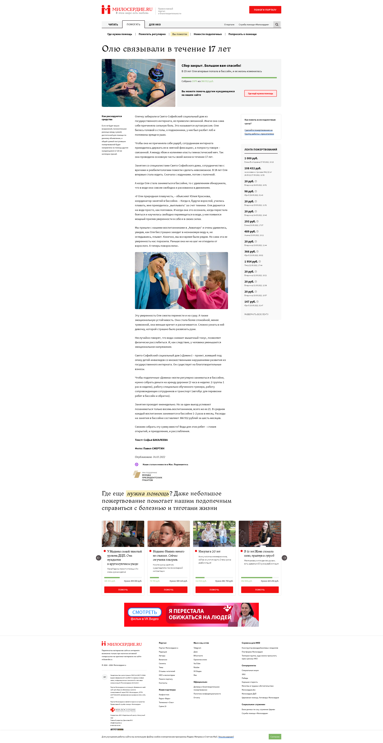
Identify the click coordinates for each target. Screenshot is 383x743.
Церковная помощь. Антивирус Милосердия (260, 697)
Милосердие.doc (249, 690)
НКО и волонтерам (167, 675)
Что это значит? (226, 736)
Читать (113, 24)
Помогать (133, 24)
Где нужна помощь (119, 34)
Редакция (163, 651)
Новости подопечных (208, 34)
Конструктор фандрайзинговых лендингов (260, 648)
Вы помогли (179, 34)
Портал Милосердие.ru (168, 648)
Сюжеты (162, 663)
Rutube (196, 667)
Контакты (163, 683)
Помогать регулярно (152, 34)
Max (195, 675)
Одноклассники (200, 659)
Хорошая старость (250, 682)
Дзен (196, 651)
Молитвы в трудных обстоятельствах (258, 686)
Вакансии (163, 659)
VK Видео (198, 671)
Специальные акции (250, 670)
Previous (98, 558)
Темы (161, 667)
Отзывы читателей (167, 671)
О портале (229, 24)
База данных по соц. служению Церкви (258, 709)
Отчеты (197, 697)
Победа (245, 678)
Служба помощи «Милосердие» (254, 24)
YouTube (197, 663)
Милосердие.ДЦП (249, 693)
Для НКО (155, 24)
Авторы (162, 655)
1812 (243, 674)
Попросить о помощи (242, 34)
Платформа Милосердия (252, 651)
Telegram (197, 648)
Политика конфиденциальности (207, 693)
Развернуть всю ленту (256, 314)
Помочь (123, 589)
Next (284, 558)
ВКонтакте (198, 655)
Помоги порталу (265, 9)
